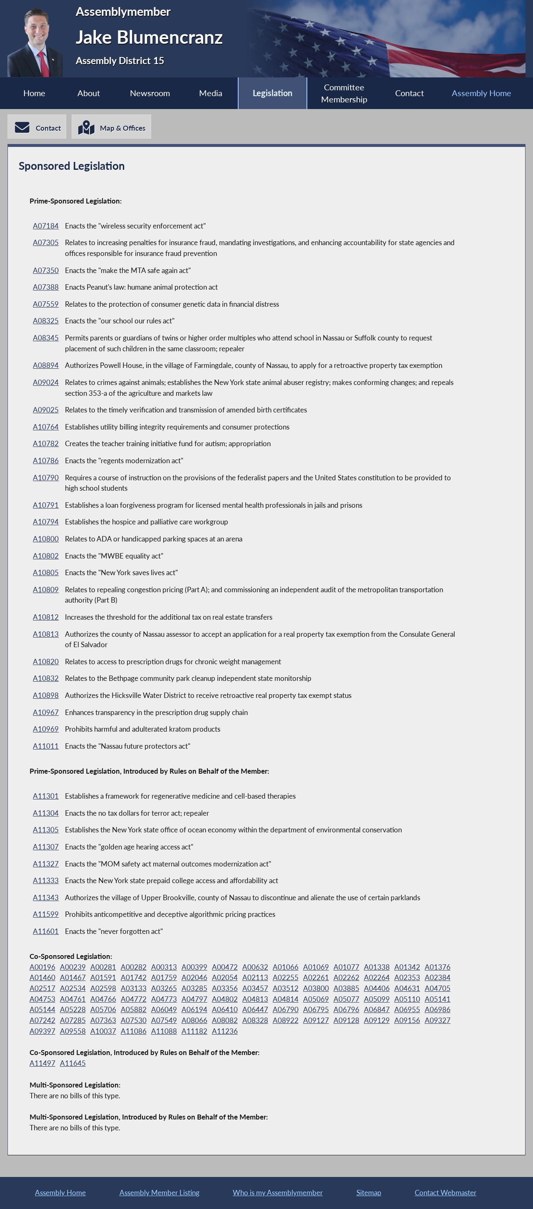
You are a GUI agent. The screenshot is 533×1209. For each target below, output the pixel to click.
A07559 (46, 304)
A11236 (225, 1031)
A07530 (134, 1020)
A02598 (103, 988)
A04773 (164, 999)
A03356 (225, 988)
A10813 (46, 634)
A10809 (46, 589)
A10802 (46, 555)
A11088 (164, 1031)
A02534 (73, 988)
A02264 (377, 977)
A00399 (194, 967)
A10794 (46, 521)
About (88, 93)
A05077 (346, 999)
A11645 (73, 1063)
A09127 (316, 1020)
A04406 (377, 988)
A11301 (46, 796)
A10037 (103, 1031)
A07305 (46, 242)
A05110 (407, 999)
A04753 (42, 999)
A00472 (225, 967)
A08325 (46, 320)
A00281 (103, 967)
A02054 (225, 977)
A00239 (73, 967)
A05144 (42, 1009)
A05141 (438, 999)
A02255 (286, 977)
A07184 (46, 225)
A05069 (316, 999)
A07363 (103, 1020)
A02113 (255, 977)
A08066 (194, 1020)
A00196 (42, 967)
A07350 (46, 270)
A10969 (46, 729)
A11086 (134, 1031)
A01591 (103, 977)
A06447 (255, 1009)
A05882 (134, 1009)
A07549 (164, 1020)
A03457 (255, 988)
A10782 (46, 443)
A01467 (73, 977)
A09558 (73, 1031)
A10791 (46, 505)
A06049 (164, 1009)
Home (34, 93)
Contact (409, 93)
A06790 (286, 1009)
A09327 (438, 1020)
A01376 (438, 967)
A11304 (46, 813)
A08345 (46, 337)
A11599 (46, 914)
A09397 (42, 1031)
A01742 (134, 977)
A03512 (286, 988)
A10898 (46, 695)
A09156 (407, 1020)
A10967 (46, 712)
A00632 (255, 967)
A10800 (46, 538)
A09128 (346, 1020)
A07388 (46, 287)
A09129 (377, 1020)
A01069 (316, 967)
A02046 (194, 977)
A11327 (46, 863)
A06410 (225, 1009)
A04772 (134, 999)
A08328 (255, 1020)
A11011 (46, 746)
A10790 (46, 477)
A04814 (286, 999)
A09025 (46, 409)
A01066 (286, 967)
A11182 (194, 1031)
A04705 (438, 988)
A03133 (134, 988)
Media (210, 93)
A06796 (346, 1009)
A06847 (377, 1009)
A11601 (46, 931)
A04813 (255, 999)
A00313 (164, 967)
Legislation (272, 93)
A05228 (73, 1009)
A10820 (46, 661)
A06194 (194, 1009)
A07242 (42, 1020)
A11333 (46, 880)
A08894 (46, 365)
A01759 (164, 977)
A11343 (46, 897)
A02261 (316, 977)
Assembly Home (481, 93)
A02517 (42, 988)
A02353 (407, 977)
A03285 (194, 988)
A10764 (46, 426)
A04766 (103, 999)
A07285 (73, 1020)
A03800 (316, 988)
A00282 (134, 967)
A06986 (438, 1009)
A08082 (225, 1020)
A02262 (346, 977)
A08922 (286, 1020)
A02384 (438, 977)
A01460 (42, 977)
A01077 (346, 967)
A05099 (377, 999)
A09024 (46, 382)
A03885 (346, 988)
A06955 (407, 1009)
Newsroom (150, 93)
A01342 (407, 967)
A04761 (73, 999)
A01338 (377, 967)
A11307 (46, 846)
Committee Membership (344, 93)
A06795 (316, 1009)
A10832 (46, 678)
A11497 (42, 1063)
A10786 (46, 460)
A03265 (164, 988)
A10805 (46, 572)
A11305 (46, 829)
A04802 (225, 999)
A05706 (103, 1009)
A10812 (46, 617)
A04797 (194, 999)
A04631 (407, 988)
